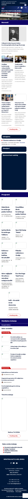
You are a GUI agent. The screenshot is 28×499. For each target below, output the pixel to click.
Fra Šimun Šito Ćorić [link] (9, 374)
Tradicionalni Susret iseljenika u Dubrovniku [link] (20, 66)
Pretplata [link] (7, 452)
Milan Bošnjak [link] (7, 390)
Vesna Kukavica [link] (8, 382)
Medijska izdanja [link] (21, 14)
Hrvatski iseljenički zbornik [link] (13, 447)
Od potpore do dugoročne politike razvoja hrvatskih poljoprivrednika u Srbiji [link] (20, 106)
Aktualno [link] (4, 14)
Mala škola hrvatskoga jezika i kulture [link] (7, 209)
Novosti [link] (5, 22)
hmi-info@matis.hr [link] (16, 483)
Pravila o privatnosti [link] (6, 3)
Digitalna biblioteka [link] (11, 451)
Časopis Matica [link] (6, 325)
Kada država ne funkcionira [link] (10, 372)
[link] (25, 5)
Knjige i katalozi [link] (9, 449)
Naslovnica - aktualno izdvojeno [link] (10, 142)
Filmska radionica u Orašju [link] (12, 140)
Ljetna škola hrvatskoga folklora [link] (6, 232)
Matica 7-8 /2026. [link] (14, 432)
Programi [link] (11, 14)
